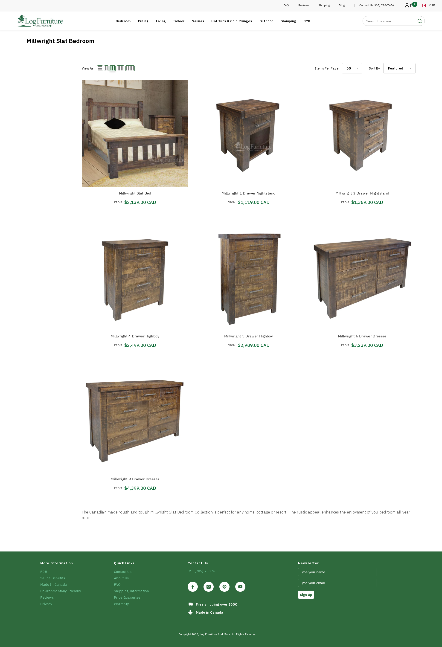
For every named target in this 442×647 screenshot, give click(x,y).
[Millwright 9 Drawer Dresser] (135, 419)
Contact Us (366, 5)
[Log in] (407, 5)
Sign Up (306, 594)
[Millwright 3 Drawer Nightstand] (362, 133)
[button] (100, 68)
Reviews (303, 5)
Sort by (374, 68)
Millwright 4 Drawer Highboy (135, 336)
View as (87, 68)
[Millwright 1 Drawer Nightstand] (248, 133)
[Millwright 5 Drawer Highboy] (248, 276)
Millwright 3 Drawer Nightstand (362, 193)
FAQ (286, 5)
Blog (342, 5)
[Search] (394, 21)
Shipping (324, 5)
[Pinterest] (224, 587)
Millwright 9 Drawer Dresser (135, 479)
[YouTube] (240, 587)
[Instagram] (209, 587)
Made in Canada (209, 612)
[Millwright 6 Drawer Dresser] (362, 276)
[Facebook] (193, 587)
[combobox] (389, 21)
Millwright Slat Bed (135, 193)
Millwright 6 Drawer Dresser (362, 336)
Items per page (326, 68)
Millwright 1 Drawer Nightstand (249, 193)
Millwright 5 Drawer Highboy (248, 336)
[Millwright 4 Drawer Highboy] (135, 276)
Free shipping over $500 (216, 604)
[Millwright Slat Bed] (135, 133)
